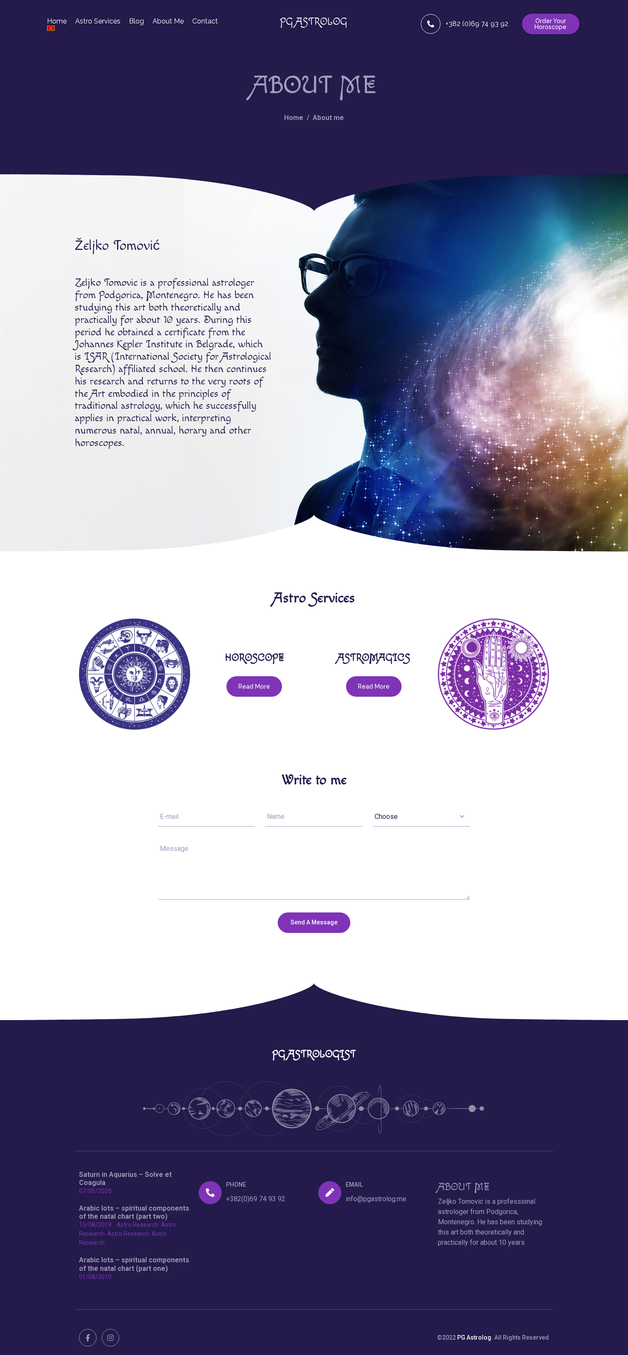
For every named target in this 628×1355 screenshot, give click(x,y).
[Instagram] (110, 1337)
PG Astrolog (474, 1337)
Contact (205, 22)
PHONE (236, 1184)
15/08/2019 (95, 1224)
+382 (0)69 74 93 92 (477, 24)
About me (168, 22)
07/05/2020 (95, 1191)
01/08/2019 (95, 1276)
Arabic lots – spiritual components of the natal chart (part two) (134, 1212)
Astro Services (97, 22)
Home (57, 22)
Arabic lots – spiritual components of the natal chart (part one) (134, 1264)
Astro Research (137, 1224)
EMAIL (354, 1184)
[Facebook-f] (88, 1337)
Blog (136, 22)
